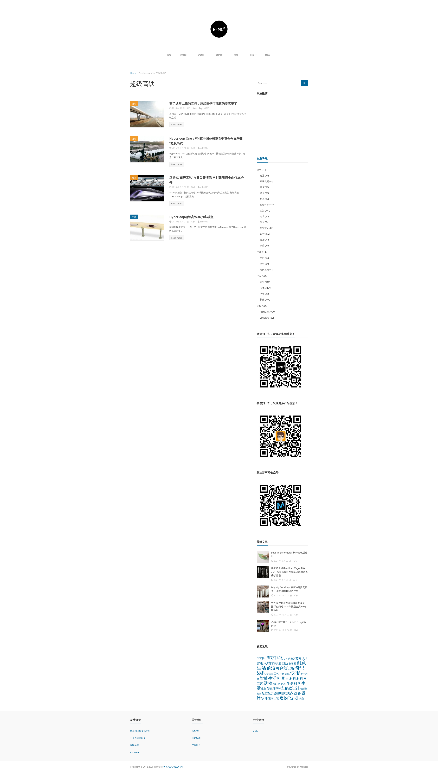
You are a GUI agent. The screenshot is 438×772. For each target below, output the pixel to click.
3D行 (255, 730)
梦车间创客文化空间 (140, 730)
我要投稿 (196, 737)
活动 (268, 683)
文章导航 (262, 158)
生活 (262, 210)
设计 (262, 233)
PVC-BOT (134, 752)
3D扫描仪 (264, 317)
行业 (259, 276)
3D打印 (261, 658)
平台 (262, 293)
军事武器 (264, 181)
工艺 (276, 674)
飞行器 (293, 698)
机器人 (283, 678)
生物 (263, 688)
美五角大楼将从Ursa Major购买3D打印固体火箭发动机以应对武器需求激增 (289, 572)
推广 (303, 673)
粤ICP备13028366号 (173, 766)
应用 (259, 169)
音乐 (262, 239)
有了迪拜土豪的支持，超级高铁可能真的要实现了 (203, 103)
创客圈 (183, 54)
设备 (259, 306)
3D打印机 (264, 311)
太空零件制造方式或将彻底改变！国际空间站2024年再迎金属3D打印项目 (289, 606)
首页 (169, 54)
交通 (134, 216)
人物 (267, 662)
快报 (262, 299)
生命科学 (264, 204)
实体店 (263, 287)
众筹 (236, 54)
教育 (262, 193)
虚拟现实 (280, 693)
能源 (262, 222)
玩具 (262, 198)
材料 (262, 257)
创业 (262, 282)
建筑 (262, 187)
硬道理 (201, 54)
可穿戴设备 (285, 668)
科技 (280, 688)
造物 (284, 697)
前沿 (251, 54)
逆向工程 (264, 269)
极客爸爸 (134, 745)
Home (133, 73)
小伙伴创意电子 (138, 737)
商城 (267, 54)
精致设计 (292, 688)
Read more (176, 124)
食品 (262, 245)
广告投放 (196, 745)
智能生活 (268, 678)
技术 (259, 252)
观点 (289, 693)
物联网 (276, 683)
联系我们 (196, 730)
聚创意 (219, 54)
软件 (262, 263)
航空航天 (264, 227)
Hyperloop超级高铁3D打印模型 (191, 217)
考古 (262, 216)
